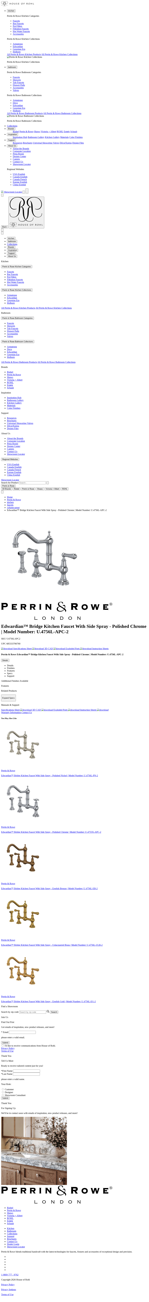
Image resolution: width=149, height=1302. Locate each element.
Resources (17, 143)
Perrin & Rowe (26, 131)
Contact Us (18, 161)
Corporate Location (22, 151)
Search (54, 1012)
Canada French (20, 179)
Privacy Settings (8, 1289)
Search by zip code (10, 1012)
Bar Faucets (18, 23)
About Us (12, 146)
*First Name (7, 1071)
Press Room (18, 154)
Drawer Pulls (19, 85)
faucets (10, 505)
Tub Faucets (18, 82)
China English (19, 184)
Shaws (37, 131)
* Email (4, 1032)
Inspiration (12, 134)
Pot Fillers (17, 26)
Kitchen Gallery (52, 137)
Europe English (20, 182)
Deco (15, 103)
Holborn (17, 52)
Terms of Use (7, 1051)
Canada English (20, 177)
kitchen (11, 11)
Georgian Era (19, 49)
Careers (16, 159)
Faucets (16, 21)
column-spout (13, 507)
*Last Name (6, 1074)
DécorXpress (66, 143)
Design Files (78, 143)
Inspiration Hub (20, 137)
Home (10, 497)
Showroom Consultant (15, 1095)
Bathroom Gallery (36, 137)
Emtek (67, 131)
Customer (9, 1089)
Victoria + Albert (48, 131)
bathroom (12, 67)
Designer (9, 1092)
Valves (16, 90)
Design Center (19, 156)
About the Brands (21, 148)
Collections (12, 126)
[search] (32, 482)
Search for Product (9, 482)
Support (11, 140)
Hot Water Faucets (21, 31)
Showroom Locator (22, 164)
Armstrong (18, 44)
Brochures (27, 143)
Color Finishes (76, 137)
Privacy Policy (8, 1048)
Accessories (18, 34)
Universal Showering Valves (46, 143)
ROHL (60, 131)
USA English (19, 174)
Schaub (73, 131)
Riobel (16, 131)
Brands (11, 129)
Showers (17, 80)
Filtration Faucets (21, 29)
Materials (64, 137)
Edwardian (18, 46)
